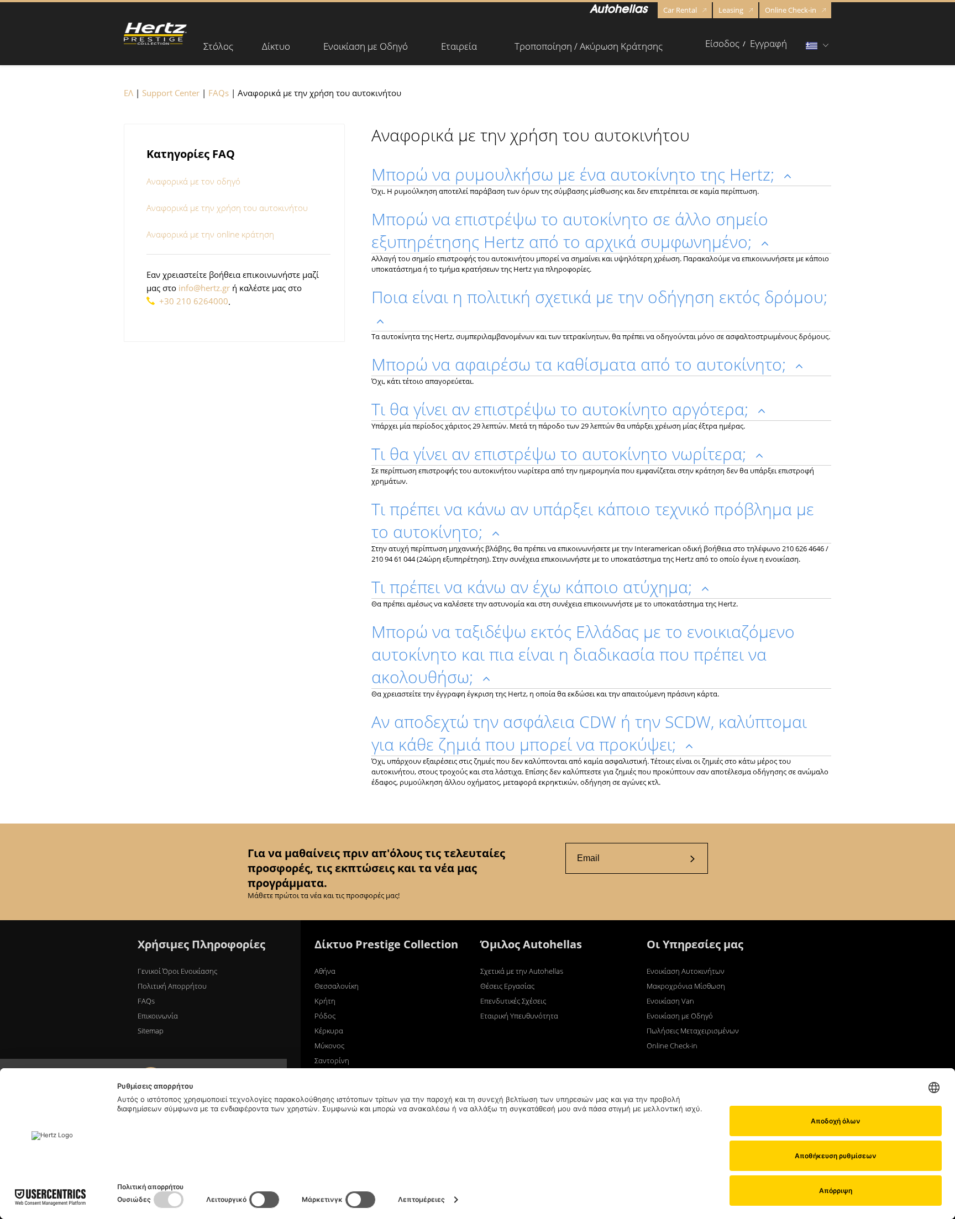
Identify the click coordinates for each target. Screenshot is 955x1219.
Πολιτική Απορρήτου (172, 986)
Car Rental (680, 10)
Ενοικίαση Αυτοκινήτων (686, 971)
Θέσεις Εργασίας (507, 986)
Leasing (730, 10)
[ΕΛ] (155, 33)
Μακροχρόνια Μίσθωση (686, 986)
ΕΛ (128, 92)
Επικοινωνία (158, 1016)
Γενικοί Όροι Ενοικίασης (177, 971)
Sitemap (151, 1031)
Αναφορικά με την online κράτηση (210, 234)
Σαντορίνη (331, 1060)
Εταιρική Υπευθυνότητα (519, 1016)
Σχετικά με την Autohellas (521, 971)
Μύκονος (329, 1046)
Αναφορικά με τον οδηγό (193, 181)
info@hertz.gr (204, 287)
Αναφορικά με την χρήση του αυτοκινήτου (227, 207)
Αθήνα (324, 971)
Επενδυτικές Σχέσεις (513, 1001)
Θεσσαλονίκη (336, 986)
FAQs (218, 92)
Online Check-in (790, 10)
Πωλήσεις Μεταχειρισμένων (693, 1031)
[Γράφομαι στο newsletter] (692, 858)
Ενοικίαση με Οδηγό (680, 1016)
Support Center (171, 92)
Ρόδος (324, 1016)
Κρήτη (324, 1001)
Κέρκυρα (328, 1031)
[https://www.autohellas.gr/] (619, 10)
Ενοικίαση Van (670, 1001)
